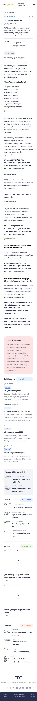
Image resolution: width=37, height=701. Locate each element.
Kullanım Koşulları (5, 695)
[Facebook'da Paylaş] (30, 16)
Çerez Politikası (32, 695)
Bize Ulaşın (32, 683)
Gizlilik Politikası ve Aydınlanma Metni (19, 695)
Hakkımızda (5, 683)
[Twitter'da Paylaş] (27, 16)
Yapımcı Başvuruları (19, 683)
